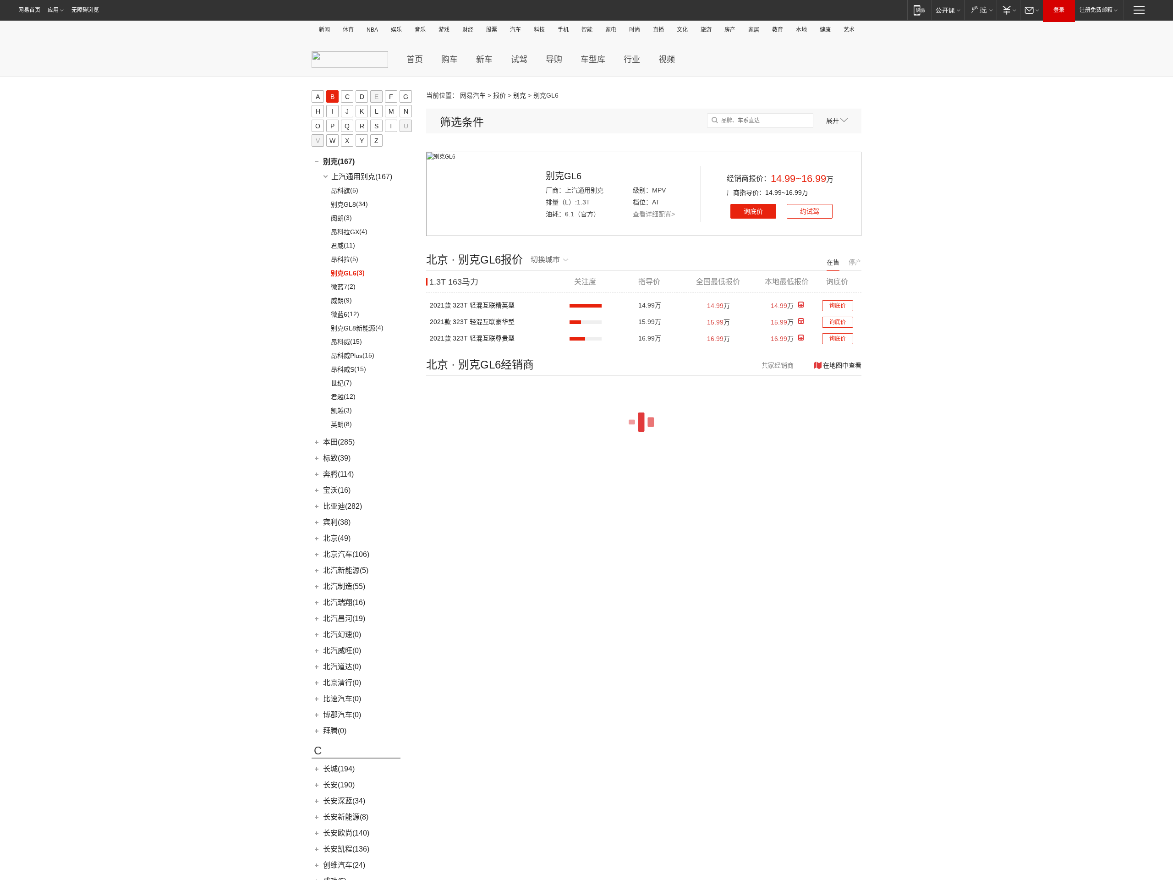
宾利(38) (337, 522)
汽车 (515, 30)
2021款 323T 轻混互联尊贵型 (472, 338)
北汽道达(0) (342, 667)
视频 (666, 59)
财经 (467, 30)
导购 (554, 59)
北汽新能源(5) (345, 570)
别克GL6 (563, 176)
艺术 (849, 30)
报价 (499, 95)
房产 (729, 30)
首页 (414, 59)
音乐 (420, 30)
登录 (1058, 10)
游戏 (444, 30)
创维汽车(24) (344, 865)
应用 (53, 10)
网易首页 (29, 10)
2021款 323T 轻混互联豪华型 (472, 321)
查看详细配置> (654, 214)
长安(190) (339, 785)
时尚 (634, 30)
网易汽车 (473, 95)
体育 (348, 30)
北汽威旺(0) (342, 650)
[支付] (1008, 10)
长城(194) (339, 769)
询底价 (753, 211)
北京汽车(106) (346, 554)
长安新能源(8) (345, 817)
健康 (825, 30)
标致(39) (337, 458)
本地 (801, 30)
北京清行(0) (342, 683)
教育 (777, 30)
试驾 (519, 59)
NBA (372, 30)
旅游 (706, 30)
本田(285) (339, 442)
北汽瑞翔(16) (344, 602)
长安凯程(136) (346, 849)
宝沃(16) (337, 490)
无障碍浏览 (85, 10)
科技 (539, 30)
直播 (658, 30)
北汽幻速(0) (342, 634)
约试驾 (809, 211)
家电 (610, 30)
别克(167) (339, 161)
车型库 (593, 59)
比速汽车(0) (342, 699)
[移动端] (919, 10)
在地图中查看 (842, 365)
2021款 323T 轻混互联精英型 (472, 305)
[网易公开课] (948, 10)
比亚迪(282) (342, 506)
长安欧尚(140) (346, 833)
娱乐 (396, 30)
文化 (682, 30)
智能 (586, 30)
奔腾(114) (338, 474)
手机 (563, 30)
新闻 (324, 30)
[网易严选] (980, 10)
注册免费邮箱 (1096, 10)
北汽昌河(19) (344, 618)
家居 (753, 30)
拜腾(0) (334, 731)
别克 (519, 95)
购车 (449, 59)
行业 (632, 59)
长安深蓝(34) (344, 801)
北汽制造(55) (344, 586)
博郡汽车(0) (342, 715)
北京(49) (337, 538)
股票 (491, 30)
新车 (484, 59)
